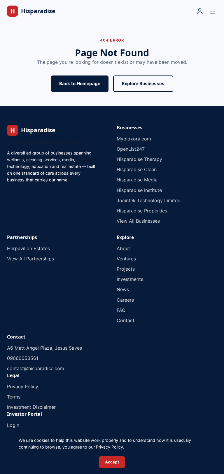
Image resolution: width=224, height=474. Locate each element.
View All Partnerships (30, 259)
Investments (130, 279)
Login (13, 425)
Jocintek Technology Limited (149, 200)
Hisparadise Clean (137, 169)
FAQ (121, 310)
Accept (112, 462)
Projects (126, 269)
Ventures (126, 259)
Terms (13, 397)
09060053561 (22, 358)
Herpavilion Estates (28, 248)
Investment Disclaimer (31, 407)
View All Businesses (138, 221)
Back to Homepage (79, 83)
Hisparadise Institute (139, 190)
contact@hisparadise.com (35, 368)
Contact (125, 320)
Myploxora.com (134, 139)
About (123, 248)
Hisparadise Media (137, 180)
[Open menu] (212, 11)
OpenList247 (131, 149)
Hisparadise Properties (142, 211)
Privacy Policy (22, 386)
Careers (125, 300)
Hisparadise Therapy (139, 159)
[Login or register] (200, 11)
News (123, 289)
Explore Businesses (143, 83)
